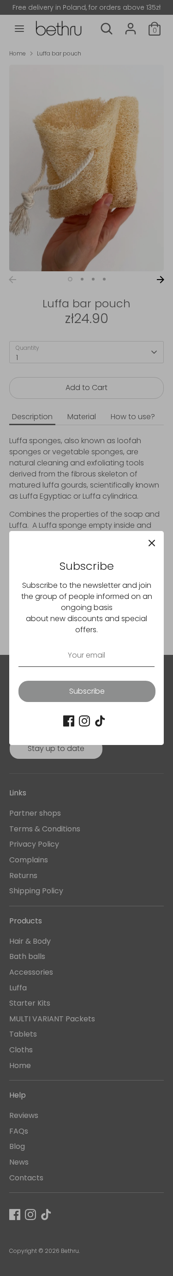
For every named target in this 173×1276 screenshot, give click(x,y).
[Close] (152, 543)
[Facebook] (68, 721)
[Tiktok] (100, 721)
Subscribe (87, 691)
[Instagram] (84, 721)
